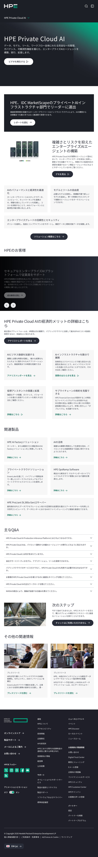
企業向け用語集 (74, 772)
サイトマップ (66, 837)
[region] (49, 283)
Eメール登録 (73, 767)
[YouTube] (28, 770)
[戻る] (6, 305)
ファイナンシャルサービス (79, 777)
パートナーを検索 (75, 815)
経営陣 (40, 761)
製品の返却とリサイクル (47, 787)
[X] (6, 770)
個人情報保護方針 (11, 837)
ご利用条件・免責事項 (30, 837)
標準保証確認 (42, 802)
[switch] (10, 792)
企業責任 (41, 738)
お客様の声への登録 (76, 797)
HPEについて (42, 723)
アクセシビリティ (44, 728)
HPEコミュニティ (75, 782)
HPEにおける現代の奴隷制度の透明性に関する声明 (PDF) (49, 749)
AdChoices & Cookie (50, 837)
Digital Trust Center (76, 757)
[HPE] (16, 721)
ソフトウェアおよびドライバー (49, 797)
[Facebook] (22, 770)
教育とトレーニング (76, 762)
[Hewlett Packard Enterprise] (10, 6)
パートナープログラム (77, 820)
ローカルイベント (75, 733)
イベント (71, 723)
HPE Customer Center (77, 787)
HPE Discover (73, 728)
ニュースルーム (74, 738)
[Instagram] (11, 770)
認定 (70, 810)
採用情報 (41, 733)
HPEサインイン (74, 792)
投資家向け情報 (43, 756)
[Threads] (17, 770)
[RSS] (6, 776)
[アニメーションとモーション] (11, 792)
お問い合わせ (73, 752)
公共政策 (41, 766)
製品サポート (42, 792)
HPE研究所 (41, 743)
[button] (86, 6)
